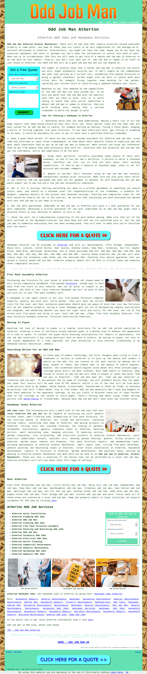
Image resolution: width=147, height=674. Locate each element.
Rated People (31, 399)
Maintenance (14, 602)
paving (83, 423)
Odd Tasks (119, 602)
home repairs (15, 124)
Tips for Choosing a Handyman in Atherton (67, 116)
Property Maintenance (79, 602)
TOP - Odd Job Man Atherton (23, 630)
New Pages (17, 652)
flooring (39, 417)
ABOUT (115, 22)
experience (52, 151)
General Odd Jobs (56, 615)
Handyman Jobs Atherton (108, 594)
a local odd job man (54, 497)
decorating (34, 432)
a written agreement (95, 188)
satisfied (106, 220)
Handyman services (18, 245)
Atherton (62, 245)
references (133, 145)
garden (11, 435)
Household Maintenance (96, 599)
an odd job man (37, 127)
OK (127, 672)
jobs (68, 121)
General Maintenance (53, 599)
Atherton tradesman (114, 133)
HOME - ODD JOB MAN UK (73, 642)
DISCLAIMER (134, 22)
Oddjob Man (14, 605)
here (54, 501)
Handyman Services (83, 608)
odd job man (59, 92)
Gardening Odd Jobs (55, 608)
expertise (124, 142)
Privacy (138, 652)
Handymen (74, 599)
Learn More (116, 672)
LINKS (107, 22)
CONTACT (123, 22)
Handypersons (102, 602)
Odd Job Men (120, 605)
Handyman (76, 605)
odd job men (118, 254)
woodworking (123, 442)
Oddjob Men (30, 602)
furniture (71, 283)
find (16, 485)
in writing (56, 201)
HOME (101, 22)
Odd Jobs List (15, 410)
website (88, 165)
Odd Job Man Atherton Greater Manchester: (33, 44)
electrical (69, 435)
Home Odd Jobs (77, 615)
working (135, 162)
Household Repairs (27, 599)
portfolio (93, 159)
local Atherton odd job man (24, 414)
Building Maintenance (87, 611)
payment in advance (86, 180)
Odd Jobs (118, 608)
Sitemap (9, 652)
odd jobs (86, 410)
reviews (80, 138)
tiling (119, 438)
